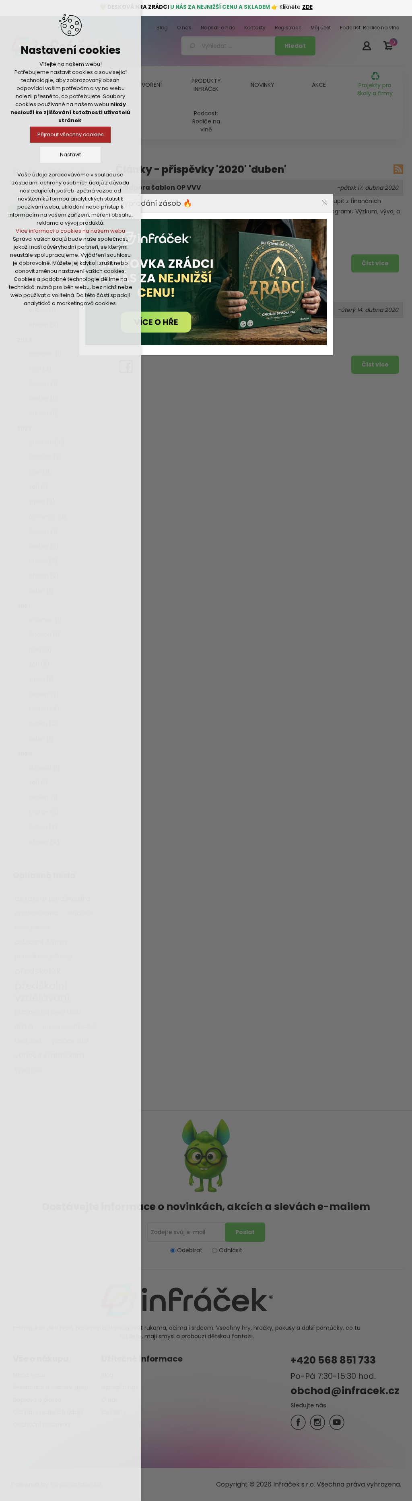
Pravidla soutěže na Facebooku (174, 310)
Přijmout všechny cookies (70, 134)
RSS (398, 169)
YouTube (336, 1422)
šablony (212, 239)
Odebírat (189, 1250)
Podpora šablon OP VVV (160, 188)
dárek (256, 340)
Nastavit (70, 154)
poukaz (234, 340)
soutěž (210, 340)
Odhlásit (230, 1250)
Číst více (375, 263)
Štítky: (187, 239)
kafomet (270, 239)
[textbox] (229, 45)
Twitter (317, 1422)
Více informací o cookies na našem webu (70, 231)
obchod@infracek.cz (345, 1391)
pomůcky (240, 239)
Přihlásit (366, 45)
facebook (282, 340)
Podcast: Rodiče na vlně (206, 121)
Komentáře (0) (142, 239)
